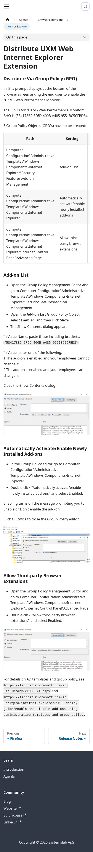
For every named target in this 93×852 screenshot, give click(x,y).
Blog (7, 801)
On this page (16, 37)
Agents (9, 776)
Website (10, 808)
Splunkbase (12, 815)
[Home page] (7, 19)
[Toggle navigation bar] (6, 6)
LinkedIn (10, 822)
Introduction (13, 769)
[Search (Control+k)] (85, 6)
